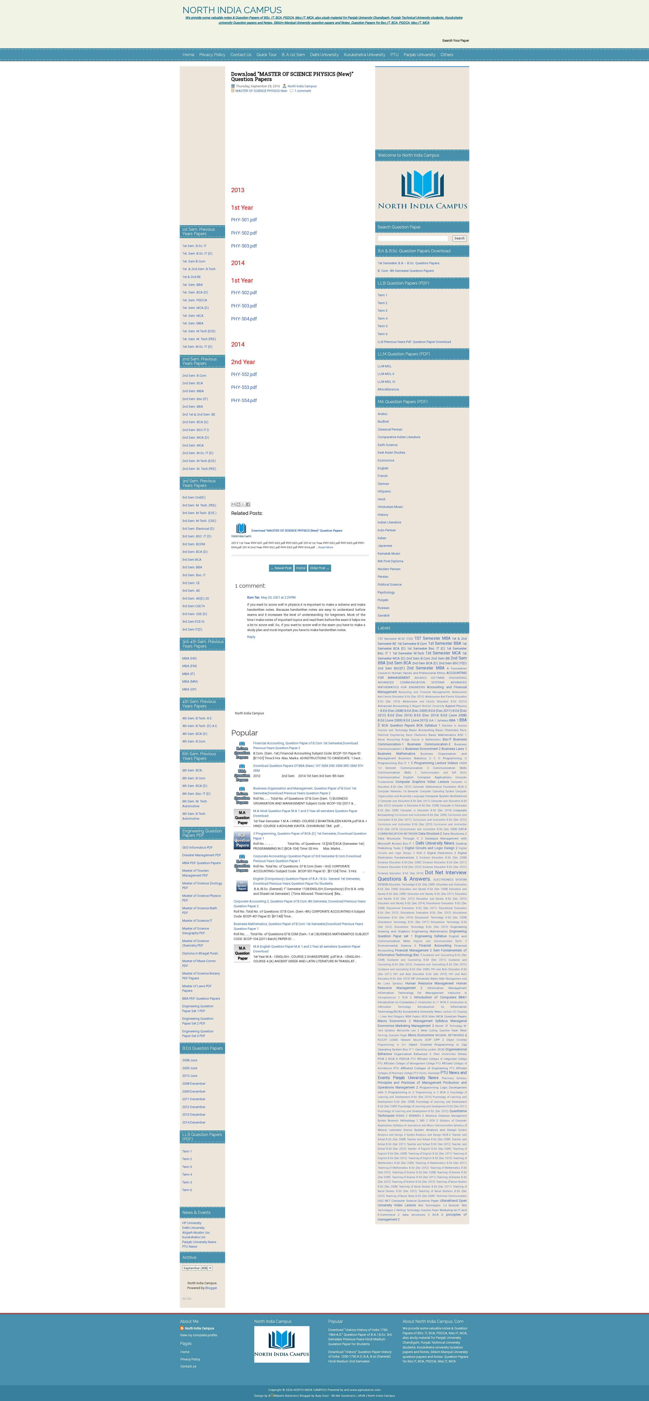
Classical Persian (390, 429)
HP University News (424, 978)
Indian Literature (389, 522)
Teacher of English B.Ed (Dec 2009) (429, 1148)
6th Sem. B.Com (193, 778)
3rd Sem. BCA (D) (195, 552)
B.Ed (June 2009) (390, 720)
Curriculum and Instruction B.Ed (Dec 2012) (440, 819)
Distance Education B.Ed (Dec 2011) (445, 862)
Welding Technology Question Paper (417, 1210)
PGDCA (404, 1059)
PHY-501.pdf (244, 219)
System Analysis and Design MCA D (429, 1134)
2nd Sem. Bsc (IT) (195, 399)
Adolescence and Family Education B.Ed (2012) (435, 701)
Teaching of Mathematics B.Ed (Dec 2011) (441, 1163)
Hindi (381, 499)
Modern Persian (389, 569)
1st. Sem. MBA (193, 323)
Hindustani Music (390, 507)
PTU (394, 54)
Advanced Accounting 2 (394, 706)
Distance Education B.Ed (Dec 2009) (400, 862)
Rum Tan (253, 597)
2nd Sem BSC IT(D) (453, 663)
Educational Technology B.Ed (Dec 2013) (421, 927)
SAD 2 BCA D (429, 1120)
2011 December (193, 1099)
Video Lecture (405, 1205)
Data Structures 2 (455, 833)
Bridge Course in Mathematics (421, 739)
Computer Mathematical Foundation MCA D (440, 786)
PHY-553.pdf (244, 387)
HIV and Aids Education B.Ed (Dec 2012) (420, 974)
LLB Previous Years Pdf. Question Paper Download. (415, 342)
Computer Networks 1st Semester (398, 791)
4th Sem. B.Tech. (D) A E (199, 726)
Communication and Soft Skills (444, 772)
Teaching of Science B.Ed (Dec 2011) (414, 1177)
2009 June (189, 1068)
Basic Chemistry (447, 730)
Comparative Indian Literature (399, 437)
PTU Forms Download (426, 1073)
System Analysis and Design (435, 1130)
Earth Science (388, 445)
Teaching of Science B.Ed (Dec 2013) (413, 1181)
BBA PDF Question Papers (201, 998)
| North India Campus (380, 1395)
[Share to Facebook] (247, 504)
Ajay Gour (322, 1395)
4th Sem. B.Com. (194, 741)
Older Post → (319, 568)
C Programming (450, 758)
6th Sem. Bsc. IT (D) (196, 794)
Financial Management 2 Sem (417, 950)
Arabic (382, 414)
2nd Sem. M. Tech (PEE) (199, 469)
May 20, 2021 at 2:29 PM (278, 597)
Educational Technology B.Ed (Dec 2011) (403, 922)
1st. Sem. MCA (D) (195, 308)
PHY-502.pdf (244, 233)
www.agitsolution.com (365, 1390)
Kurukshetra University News (422, 1011)
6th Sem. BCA (192, 770)
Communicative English (395, 777)
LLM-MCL (385, 366)
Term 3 (187, 1167)
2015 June (189, 1076)
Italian (382, 538)
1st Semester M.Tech (408, 653)
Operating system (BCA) (430, 1049)
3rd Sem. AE (191, 590)
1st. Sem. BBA (192, 285)
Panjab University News (199, 1242)
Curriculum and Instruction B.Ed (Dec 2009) (420, 815)
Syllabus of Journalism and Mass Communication (423, 1125)
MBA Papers (413, 1016)
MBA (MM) (190, 681)
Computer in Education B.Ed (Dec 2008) (415, 805)
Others (447, 54)
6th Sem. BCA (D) (194, 786)
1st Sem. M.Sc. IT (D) (197, 347)
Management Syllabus (430, 1021)
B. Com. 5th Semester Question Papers (406, 271)
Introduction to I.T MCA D (433, 1002)
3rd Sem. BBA (192, 567)
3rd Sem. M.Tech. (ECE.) (199, 513)
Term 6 (187, 1190)
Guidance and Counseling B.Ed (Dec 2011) (416, 960)
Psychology (386, 592)
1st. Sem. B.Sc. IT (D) (197, 253)
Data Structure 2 (430, 833)
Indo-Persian (387, 530)
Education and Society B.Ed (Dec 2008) (424, 889)
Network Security (411, 1040)
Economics (386, 460)
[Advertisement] (300, 145)
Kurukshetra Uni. (194, 1237)
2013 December (193, 1114)
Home (188, 54)
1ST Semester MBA (432, 638)
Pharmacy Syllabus (454, 1078)
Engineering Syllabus (431, 936)
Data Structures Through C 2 (400, 838)
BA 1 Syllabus (438, 720)
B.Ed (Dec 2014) (426, 715)
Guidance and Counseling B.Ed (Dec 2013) (440, 964)
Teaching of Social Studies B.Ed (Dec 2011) (425, 1186)
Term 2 (187, 1159)
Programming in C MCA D (432, 1092)
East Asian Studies (391, 452)
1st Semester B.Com (412, 644)
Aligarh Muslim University (428, 706)
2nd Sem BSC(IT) (391, 668)
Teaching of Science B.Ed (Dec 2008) (414, 1172)
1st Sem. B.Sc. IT (194, 246)
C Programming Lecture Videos (434, 763)
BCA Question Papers (398, 725)
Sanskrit (384, 615)
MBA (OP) (189, 689)
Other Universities (444, 1054)
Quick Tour (267, 54)
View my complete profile (198, 1335)
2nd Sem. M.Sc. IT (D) (197, 453)
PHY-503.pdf (244, 246)
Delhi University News (435, 843)
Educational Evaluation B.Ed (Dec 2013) (426, 912)
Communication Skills (450, 768)
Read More (325, 547)
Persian (383, 577)
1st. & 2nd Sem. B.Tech (198, 269)
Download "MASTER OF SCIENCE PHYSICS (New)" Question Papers (292, 76)
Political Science (390, 584)
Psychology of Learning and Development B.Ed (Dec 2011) (432, 1106)
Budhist (383, 421)
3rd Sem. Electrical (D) (198, 529)
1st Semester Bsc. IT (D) (426, 648)
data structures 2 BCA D (422, 1214)
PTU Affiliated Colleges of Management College (406, 1063)
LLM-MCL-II (386, 374)
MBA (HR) (189, 658)
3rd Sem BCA (192, 560)
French (383, 476)
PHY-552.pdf (244, 374)
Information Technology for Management (411, 993)
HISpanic (384, 491)
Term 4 (187, 1174)
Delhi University (324, 54)
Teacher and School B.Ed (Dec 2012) (429, 1144)
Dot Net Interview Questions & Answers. (422, 875)
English (383, 468)
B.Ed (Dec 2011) (440, 711)
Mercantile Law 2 (408, 1030)
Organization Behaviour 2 (412, 1054)
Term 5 (187, 1182)
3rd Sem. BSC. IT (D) (196, 536)
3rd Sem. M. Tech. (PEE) (199, 505)
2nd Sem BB (440, 658)
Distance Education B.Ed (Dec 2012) (400, 867)
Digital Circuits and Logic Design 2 (431, 848)
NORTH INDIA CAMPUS (232, 10)
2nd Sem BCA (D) (425, 663)
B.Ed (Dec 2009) (416, 711)
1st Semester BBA (444, 643)
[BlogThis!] (238, 504)
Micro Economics (421, 1035)
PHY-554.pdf (244, 400)
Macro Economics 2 (394, 1021)
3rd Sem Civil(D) (194, 497)
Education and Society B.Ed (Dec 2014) (401, 903)
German (383, 484)
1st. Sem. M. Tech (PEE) (199, 339)
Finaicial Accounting (435, 945)
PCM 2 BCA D (388, 1059)
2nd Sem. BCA (192, 383)
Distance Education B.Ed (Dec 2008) (443, 857)
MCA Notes (428, 1016)
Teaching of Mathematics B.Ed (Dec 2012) (403, 1167)
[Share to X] (243, 504)
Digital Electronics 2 (441, 853)
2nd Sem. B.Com (194, 375)
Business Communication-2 (428, 744)
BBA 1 (453, 720)
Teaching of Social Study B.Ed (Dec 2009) (410, 1196)
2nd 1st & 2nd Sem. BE (198, 414)
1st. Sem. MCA (193, 316)
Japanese (385, 546)
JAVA (361, 1395)
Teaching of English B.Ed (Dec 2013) (430, 1158)
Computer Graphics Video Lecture (422, 782)
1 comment (303, 91)
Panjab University (420, 54)
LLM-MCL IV (386, 382)
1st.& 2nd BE (191, 277)
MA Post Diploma (390, 561)
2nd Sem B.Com (418, 658)
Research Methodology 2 (403, 1120)
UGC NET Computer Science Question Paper (408, 1200)
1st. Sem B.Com (193, 261)
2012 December (193, 1107)
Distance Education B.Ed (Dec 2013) (445, 867)
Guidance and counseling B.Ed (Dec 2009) (404, 969)
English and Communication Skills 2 (440, 941)
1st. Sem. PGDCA (194, 300)
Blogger (211, 1288)
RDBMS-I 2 (416, 1115)
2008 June (189, 1060)
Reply (251, 637)
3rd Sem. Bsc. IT (194, 575)
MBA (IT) (188, 674)
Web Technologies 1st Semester (439, 1205)
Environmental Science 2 (397, 945)
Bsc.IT (447, 739)
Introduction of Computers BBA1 (440, 997)
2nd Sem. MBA (193, 391)
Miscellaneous (388, 389)
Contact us (188, 1366)
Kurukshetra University (364, 54)
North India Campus (302, 86)
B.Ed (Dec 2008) (392, 711)
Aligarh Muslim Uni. (196, 1232)
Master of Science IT (197, 920)
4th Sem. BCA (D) (194, 734)
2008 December (193, 1083)
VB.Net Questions (343, 1395)
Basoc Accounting (389, 739)
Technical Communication (451, 1196)
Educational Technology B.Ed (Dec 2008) (441, 917)
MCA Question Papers (451, 1016)
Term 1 (187, 1151)
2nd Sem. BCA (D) (195, 422)
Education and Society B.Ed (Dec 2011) (430, 894)
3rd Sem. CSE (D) (194, 614)
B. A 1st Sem (293, 54)
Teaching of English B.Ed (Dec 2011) (430, 1153)
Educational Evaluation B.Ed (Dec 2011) (411, 908)
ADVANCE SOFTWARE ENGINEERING (440, 678)
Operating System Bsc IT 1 (396, 1049)
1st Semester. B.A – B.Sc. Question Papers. (409, 263)
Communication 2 (415, 768)
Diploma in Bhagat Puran (200, 953)
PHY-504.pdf (244, 318)
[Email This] (233, 504)
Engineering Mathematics (430, 931)
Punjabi (383, 600)
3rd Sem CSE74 (193, 606)
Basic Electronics (416, 735)
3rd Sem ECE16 (193, 621)
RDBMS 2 (401, 1115)
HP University (191, 1223)
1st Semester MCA (443, 653)
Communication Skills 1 (397, 772)
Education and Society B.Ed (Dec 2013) (441, 898)
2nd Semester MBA (425, 668)
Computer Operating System (437, 791)
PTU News (189, 1246)
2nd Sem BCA (398, 663)
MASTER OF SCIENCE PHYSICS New (261, 91)
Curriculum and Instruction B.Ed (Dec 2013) (405, 824)
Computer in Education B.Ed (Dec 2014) (426, 810)
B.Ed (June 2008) (454, 715)
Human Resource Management (429, 983)
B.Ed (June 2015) (415, 720)
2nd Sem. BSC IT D (195, 430)
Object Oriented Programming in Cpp (438, 1044)
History (383, 515)
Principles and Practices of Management (409, 1082)
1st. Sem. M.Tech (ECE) (198, 331)
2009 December (193, 1091)
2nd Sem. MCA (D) (195, 437)
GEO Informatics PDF (197, 847)
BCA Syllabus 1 (428, 725)
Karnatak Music (389, 553)
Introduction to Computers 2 (397, 1002)
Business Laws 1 (454, 749)
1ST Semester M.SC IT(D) (395, 638)
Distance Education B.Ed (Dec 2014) (400, 873)
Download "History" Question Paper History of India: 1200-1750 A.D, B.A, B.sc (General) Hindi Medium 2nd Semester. (359, 1356)
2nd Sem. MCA (193, 445)
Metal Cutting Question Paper (440, 1030)
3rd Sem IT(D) (192, 629)
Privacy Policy (212, 54)
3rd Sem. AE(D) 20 (195, 598)
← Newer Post (281, 568)
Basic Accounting (421, 730)
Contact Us (240, 54)
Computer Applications (434, 777)
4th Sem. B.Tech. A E (197, 718)
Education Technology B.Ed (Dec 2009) (412, 884)
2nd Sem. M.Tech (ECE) (199, 461)
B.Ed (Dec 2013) (400, 715)
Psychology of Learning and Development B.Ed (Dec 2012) (413, 1111)
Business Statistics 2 (415, 758)
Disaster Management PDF (201, 855)
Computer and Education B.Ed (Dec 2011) (405, 801)
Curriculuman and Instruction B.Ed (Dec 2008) (428, 829)
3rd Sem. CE (191, 583)
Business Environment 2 (423, 749)
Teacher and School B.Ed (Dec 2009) (429, 1139)
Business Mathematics (397, 753)
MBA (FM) (189, 666)
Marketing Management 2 (414, 1026)
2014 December (193, 1122)
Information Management (447, 988)
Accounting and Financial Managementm (424, 692)
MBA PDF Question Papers (201, 863)
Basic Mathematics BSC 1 (448, 735)
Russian (383, 608)
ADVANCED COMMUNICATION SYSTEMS (411, 682)
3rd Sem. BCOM (193, 544)
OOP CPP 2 (434, 1040)
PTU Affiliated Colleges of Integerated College (439, 1059)
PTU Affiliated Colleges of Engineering (420, 1068)
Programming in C (401, 1092)
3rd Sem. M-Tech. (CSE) (199, 521)
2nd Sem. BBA (192, 406)
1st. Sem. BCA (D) (195, 292)
